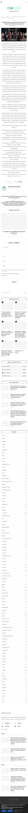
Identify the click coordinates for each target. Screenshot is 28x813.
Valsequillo (14, 687)
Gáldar (14, 507)
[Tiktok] (17, 799)
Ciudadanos (14, 475)
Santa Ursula (14, 644)
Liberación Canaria (14, 573)
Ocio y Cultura (14, 595)
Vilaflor (14, 696)
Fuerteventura (14, 504)
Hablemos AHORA (14, 527)
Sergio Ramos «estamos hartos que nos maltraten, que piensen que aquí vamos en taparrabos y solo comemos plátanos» (20, 334)
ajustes (11, 808)
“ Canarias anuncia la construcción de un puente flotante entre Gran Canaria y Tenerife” (7, 314)
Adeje (14, 435)
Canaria (14, 467)
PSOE (14, 615)
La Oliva (14, 558)
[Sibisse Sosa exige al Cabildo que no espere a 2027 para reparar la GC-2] (5, 750)
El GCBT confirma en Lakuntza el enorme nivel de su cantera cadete (18, 769)
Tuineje (14, 676)
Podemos (14, 610)
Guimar (14, 524)
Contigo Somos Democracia (14, 481)
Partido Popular (14, 607)
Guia (14, 518)
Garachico (14, 510)
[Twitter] (14, 799)
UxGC (14, 681)
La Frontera (14, 541)
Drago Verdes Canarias (14, 490)
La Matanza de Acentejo (14, 555)
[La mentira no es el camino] (21, 345)
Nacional (14, 590)
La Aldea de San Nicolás (14, 538)
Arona (14, 455)
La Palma (14, 564)
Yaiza (14, 701)
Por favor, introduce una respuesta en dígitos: (10, 273)
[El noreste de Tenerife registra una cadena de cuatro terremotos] (14, 221)
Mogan (14, 584)
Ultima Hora (14, 678)
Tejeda (14, 664)
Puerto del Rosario (14, 621)
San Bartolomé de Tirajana (14, 627)
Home (2, 16)
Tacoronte (14, 658)
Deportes (14, 484)
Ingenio (14, 535)
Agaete (14, 438)
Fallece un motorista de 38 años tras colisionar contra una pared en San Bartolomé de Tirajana (18, 404)
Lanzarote (14, 567)
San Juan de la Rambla (14, 630)
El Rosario (14, 495)
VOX (14, 698)
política (14, 613)
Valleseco (14, 684)
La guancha (14, 550)
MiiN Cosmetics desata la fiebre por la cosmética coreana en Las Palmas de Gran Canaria (18, 423)
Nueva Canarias (14, 593)
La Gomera (14, 544)
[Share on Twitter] (18, 182)
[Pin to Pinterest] (19, 181)
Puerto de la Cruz (14, 618)
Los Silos (14, 581)
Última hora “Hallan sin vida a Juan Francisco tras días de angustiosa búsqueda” (7, 333)
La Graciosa (14, 547)
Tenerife (7, 16)
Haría (14, 530)
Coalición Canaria (14, 478)
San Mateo (14, 633)
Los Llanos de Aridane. (14, 575)
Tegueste (14, 661)
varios (14, 693)
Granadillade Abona (14, 515)
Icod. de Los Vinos (14, 532)
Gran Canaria (14, 512)
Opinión (14, 598)
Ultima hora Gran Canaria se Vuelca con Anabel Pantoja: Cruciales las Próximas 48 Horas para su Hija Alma (20, 314)
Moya (14, 587)
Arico (14, 452)
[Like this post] (15, 181)
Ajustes (16, 810)
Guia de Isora (14, 521)
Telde (14, 667)
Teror (14, 673)
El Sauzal (14, 498)
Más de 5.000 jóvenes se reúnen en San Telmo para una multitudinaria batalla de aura (18, 387)
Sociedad (14, 653)
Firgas (14, 501)
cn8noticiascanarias (13, 25)
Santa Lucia (14, 641)
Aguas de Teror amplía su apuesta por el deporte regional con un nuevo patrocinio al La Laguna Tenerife (18, 788)
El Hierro (14, 492)
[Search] (26, 2)
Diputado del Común (14, 487)
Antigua (14, 444)
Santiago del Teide (14, 647)
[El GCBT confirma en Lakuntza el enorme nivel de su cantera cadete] (5, 770)
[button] (2, 225)
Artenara (14, 458)
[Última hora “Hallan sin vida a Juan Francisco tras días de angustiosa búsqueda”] (7, 326)
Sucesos (14, 656)
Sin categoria (14, 650)
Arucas (14, 461)
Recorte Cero (14, 624)
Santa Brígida (14, 638)
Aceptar (4, 810)
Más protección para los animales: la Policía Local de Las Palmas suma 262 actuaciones (18, 396)
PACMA (14, 601)
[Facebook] (11, 799)
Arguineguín (14, 449)
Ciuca (14, 472)
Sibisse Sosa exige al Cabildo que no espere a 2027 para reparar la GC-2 (18, 750)
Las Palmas (14, 570)
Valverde (14, 690)
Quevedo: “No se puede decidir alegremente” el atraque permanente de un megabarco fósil (18, 758)
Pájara (14, 604)
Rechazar (10, 810)
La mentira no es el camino (19, 351)
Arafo (14, 447)
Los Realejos (14, 578)
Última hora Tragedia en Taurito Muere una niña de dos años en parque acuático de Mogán (7, 352)
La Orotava (14, 561)
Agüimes (14, 441)
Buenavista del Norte (14, 464)
